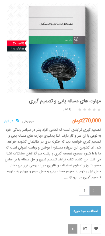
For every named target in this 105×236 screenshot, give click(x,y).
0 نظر (67, 109)
